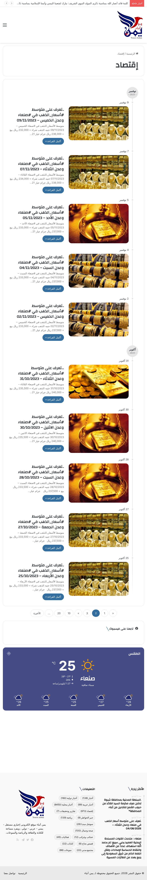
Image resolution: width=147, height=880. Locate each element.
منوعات (65, 850)
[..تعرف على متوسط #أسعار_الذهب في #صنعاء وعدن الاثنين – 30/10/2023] (99, 433)
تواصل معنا (10, 873)
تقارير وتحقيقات (65, 811)
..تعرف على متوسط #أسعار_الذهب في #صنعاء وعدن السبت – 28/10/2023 (41, 472)
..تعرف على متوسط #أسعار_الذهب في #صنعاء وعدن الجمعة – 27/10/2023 (41, 522)
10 (69, 613)
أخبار (87, 798)
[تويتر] (26, 840)
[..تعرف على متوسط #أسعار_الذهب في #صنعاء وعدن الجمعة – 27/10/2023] (99, 530)
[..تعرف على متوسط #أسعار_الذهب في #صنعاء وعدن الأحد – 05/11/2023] (99, 223)
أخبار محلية (63, 804)
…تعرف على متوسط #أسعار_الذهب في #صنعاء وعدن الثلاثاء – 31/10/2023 (41, 373)
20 (58, 613)
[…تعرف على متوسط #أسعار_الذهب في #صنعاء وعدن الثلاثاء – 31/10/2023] (99, 382)
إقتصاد (87, 811)
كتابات (67, 843)
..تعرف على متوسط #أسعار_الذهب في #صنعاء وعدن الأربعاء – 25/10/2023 (41, 570)
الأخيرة (37, 613)
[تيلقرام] (22, 840)
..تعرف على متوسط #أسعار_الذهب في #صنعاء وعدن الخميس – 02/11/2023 (40, 311)
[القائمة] (5, 26)
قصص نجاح (86, 843)
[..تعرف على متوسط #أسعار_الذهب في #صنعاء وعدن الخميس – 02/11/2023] (99, 319)
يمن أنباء (89, 873)
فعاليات (62, 837)
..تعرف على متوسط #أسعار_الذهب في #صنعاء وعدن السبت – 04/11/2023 (41, 262)
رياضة (66, 817)
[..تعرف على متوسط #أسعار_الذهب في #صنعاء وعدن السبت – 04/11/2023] (99, 271)
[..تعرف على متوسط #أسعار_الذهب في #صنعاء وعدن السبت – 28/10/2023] (99, 483)
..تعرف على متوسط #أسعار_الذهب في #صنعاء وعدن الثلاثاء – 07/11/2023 (41, 164)
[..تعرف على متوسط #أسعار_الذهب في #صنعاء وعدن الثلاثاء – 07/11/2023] (99, 172)
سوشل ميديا (85, 824)
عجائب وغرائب (83, 837)
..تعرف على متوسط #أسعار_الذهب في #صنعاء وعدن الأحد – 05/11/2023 (41, 212)
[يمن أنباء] (130, 25)
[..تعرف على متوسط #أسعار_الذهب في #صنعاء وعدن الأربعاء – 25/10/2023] (99, 579)
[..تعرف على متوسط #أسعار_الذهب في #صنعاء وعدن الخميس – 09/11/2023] (99, 123)
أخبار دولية (69, 798)
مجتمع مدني (85, 850)
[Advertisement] (73, 740)
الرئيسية (131, 53)
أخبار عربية (85, 804)
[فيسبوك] (31, 840)
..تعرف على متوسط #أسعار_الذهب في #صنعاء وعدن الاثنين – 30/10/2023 (41, 422)
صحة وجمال (84, 830)
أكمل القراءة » (53, 141)
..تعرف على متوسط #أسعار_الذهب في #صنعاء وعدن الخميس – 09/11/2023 (40, 115)
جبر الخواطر (85, 817)
